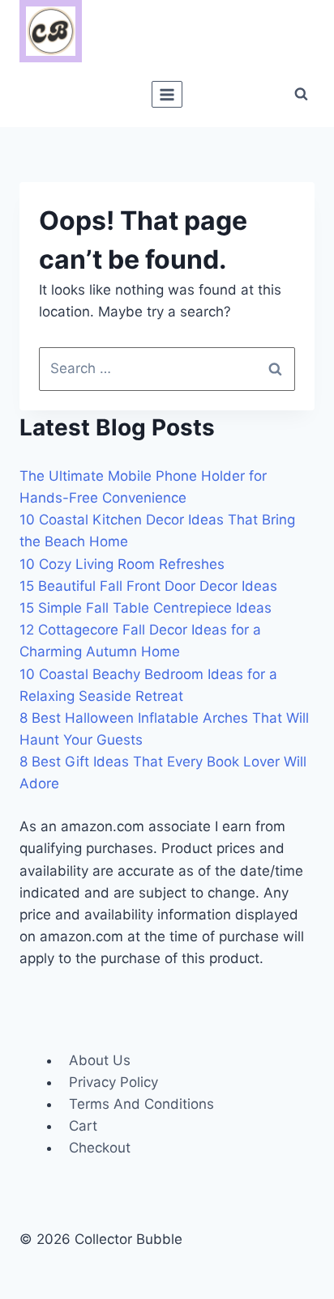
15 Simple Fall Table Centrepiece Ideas (145, 608)
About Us (100, 1060)
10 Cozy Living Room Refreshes (122, 564)
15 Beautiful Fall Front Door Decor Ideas (148, 586)
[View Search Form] (301, 94)
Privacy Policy (113, 1082)
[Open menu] (167, 94)
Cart (83, 1126)
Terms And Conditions (141, 1104)
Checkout (100, 1148)
